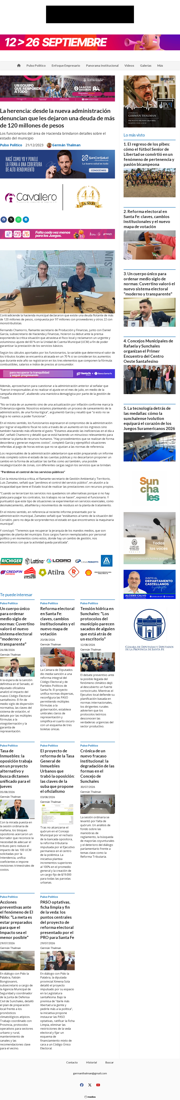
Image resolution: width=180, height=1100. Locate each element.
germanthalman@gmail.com (90, 1073)
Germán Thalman (66, 145)
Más (160, 65)
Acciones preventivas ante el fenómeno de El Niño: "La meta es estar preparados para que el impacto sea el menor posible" (16, 920)
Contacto (72, 1062)
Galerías (145, 65)
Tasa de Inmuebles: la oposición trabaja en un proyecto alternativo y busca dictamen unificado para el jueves (16, 768)
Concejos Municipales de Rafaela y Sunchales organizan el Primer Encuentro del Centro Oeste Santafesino (148, 351)
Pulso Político (36, 65)
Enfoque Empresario (66, 65)
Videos (129, 65)
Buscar (109, 1062)
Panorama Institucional (102, 65)
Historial (91, 1062)
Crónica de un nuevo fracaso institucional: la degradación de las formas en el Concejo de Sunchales (97, 766)
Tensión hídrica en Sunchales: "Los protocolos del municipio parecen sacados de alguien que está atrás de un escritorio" (97, 623)
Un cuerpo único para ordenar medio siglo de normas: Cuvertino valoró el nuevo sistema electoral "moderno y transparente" (17, 626)
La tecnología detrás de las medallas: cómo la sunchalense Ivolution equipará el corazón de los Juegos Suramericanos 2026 (149, 418)
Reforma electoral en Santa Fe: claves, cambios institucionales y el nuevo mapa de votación (57, 621)
